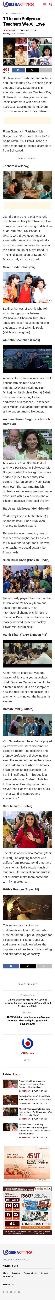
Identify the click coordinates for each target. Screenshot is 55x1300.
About (5, 1273)
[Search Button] (50, 4)
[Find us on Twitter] (7, 1292)
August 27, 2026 (40, 1091)
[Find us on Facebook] (3, 1292)
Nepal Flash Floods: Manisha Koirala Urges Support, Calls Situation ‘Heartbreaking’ (32, 1084)
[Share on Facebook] (18, 70)
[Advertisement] (27, 120)
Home (5, 13)
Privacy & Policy (30, 1273)
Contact (44, 1273)
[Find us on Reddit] (19, 1292)
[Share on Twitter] (32, 70)
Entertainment (16, 13)
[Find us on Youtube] (11, 1292)
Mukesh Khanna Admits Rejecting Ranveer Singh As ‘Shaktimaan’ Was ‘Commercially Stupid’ (35, 1112)
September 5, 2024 (28, 30)
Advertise (16, 1273)
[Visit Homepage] (18, 4)
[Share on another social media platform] (45, 70)
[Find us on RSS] (15, 1292)
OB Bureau (10, 30)
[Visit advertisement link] (27, 1164)
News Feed (8, 1277)
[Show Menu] (44, 4)
